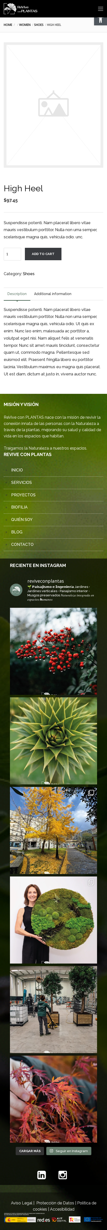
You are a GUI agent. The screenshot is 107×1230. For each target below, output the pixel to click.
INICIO (17, 470)
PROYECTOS (23, 495)
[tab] (17, 294)
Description (17, 294)
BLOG (16, 532)
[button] (100, 18)
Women (25, 25)
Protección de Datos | (56, 1203)
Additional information (52, 294)
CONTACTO (22, 544)
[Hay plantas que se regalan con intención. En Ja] (53, 651)
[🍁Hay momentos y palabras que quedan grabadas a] (53, 1099)
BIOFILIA (19, 507)
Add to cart (43, 254)
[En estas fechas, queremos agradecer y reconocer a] (53, 740)
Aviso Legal (21, 1203)
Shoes (39, 25)
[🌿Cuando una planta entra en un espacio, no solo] (53, 1009)
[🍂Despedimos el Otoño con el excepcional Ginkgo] (53, 830)
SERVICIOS (21, 482)
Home (8, 25)
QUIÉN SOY (22, 519)
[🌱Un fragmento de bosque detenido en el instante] (53, 920)
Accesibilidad (62, 1209)
